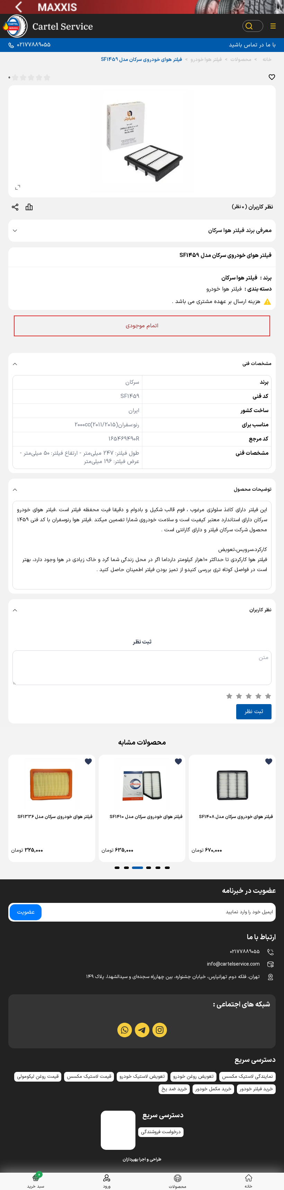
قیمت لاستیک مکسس (89, 1076)
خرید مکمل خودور (213, 1089)
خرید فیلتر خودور (256, 1089)
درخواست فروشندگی (161, 1132)
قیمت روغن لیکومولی (38, 1076)
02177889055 (34, 45)
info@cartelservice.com (233, 964)
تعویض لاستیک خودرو (142, 1076)
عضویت (26, 912)
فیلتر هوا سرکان (239, 278)
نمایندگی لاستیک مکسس (247, 1076)
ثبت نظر (142, 642)
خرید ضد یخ (174, 1089)
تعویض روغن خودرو (193, 1076)
